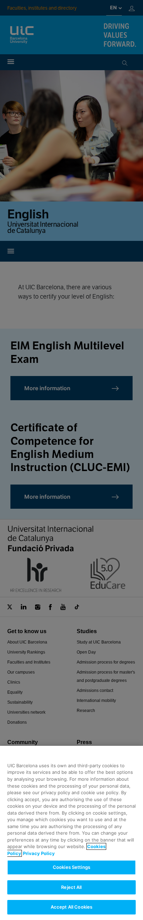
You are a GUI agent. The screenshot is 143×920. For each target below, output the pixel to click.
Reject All (71, 887)
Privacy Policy (39, 853)
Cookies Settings (71, 867)
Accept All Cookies (71, 907)
